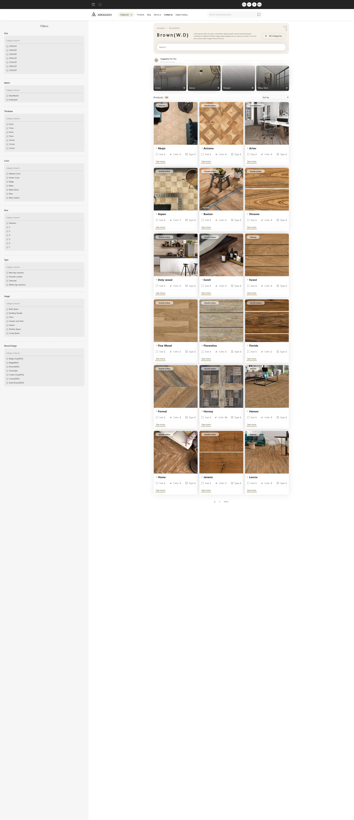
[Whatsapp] (100, 4)
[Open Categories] (131, 14)
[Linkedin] (93, 4)
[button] (161, 105)
